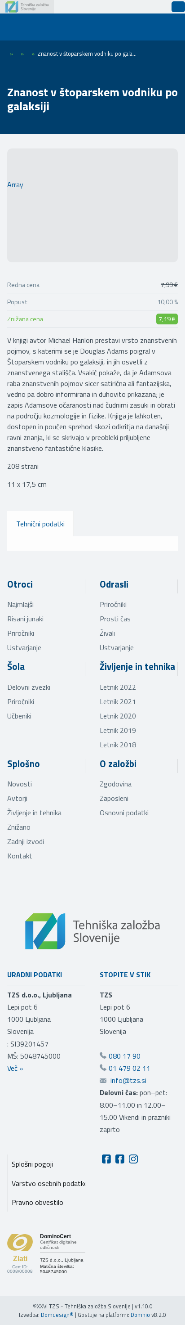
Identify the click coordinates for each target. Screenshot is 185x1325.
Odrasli (114, 584)
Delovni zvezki (28, 687)
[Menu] (22, 26)
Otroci (20, 584)
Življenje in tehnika (137, 666)
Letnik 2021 (118, 701)
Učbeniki (19, 715)
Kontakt (19, 855)
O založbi (118, 763)
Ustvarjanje (24, 647)
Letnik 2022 (118, 687)
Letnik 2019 (118, 730)
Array (15, 184)
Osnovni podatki (124, 812)
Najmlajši (20, 604)
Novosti (19, 783)
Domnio (140, 1314)
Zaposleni (114, 798)
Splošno (23, 763)
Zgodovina (116, 783)
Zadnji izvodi (25, 841)
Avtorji (17, 798)
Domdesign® (57, 1314)
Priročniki (20, 633)
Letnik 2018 (118, 744)
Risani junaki (25, 618)
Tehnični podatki (40, 523)
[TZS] (27, 6)
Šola (16, 666)
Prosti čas (115, 618)
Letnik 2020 (118, 715)
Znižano (19, 827)
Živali (107, 633)
